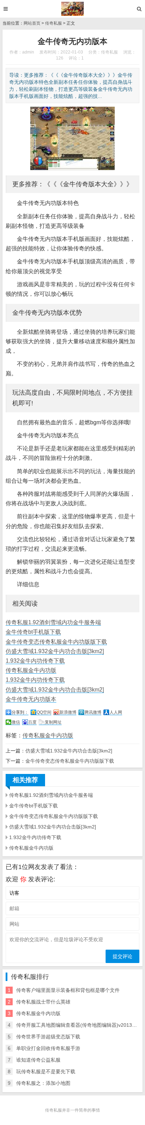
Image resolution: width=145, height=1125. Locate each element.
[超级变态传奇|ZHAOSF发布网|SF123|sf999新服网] (72, 9)
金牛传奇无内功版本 (31, 699)
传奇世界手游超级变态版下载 (48, 1036)
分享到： (20, 712)
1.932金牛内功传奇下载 (35, 661)
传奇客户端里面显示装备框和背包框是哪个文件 (68, 990)
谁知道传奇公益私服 (38, 1060)
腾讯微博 (92, 712)
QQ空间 (44, 712)
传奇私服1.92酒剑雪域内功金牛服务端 (53, 622)
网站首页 (32, 23)
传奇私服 (53, 23)
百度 (32, 722)
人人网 (115, 712)
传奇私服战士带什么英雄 (43, 1002)
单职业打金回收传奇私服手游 (48, 1048)
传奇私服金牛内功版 (31, 670)
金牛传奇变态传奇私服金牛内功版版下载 (56, 642)
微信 (16, 722)
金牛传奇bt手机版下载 (33, 632)
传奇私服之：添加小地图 (43, 1083)
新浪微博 (67, 712)
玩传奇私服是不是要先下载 (45, 1071)
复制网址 (53, 722)
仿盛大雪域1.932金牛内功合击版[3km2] (55, 651)
